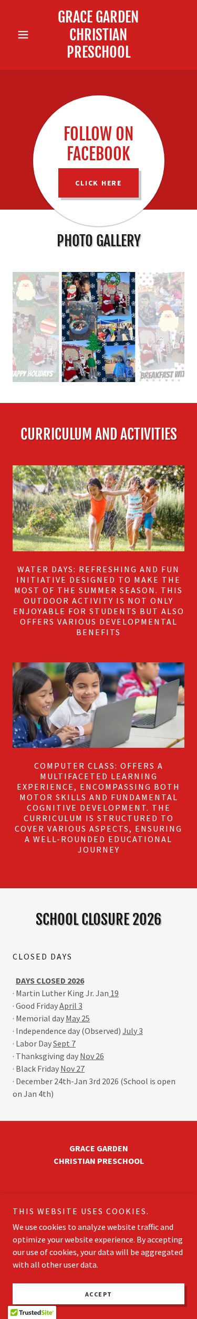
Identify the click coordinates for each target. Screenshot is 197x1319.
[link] (98, 34)
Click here (98, 183)
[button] (25, 34)
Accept (98, 1294)
